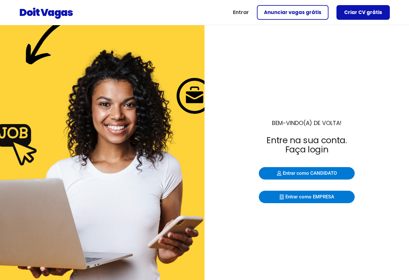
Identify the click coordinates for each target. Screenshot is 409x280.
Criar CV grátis (363, 12)
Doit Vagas (46, 12)
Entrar (241, 12)
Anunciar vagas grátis (292, 12)
